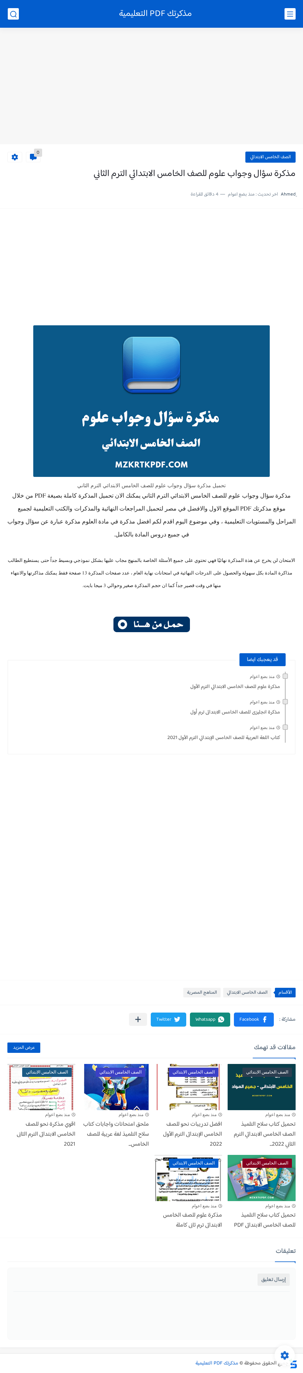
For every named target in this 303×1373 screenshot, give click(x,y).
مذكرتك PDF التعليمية (155, 13)
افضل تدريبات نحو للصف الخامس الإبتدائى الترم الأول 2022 (192, 1134)
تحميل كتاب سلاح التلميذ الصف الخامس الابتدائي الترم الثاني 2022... (265, 1134)
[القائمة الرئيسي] (290, 14)
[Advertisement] (151, 87)
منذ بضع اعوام (262, 676)
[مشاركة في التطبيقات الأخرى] (138, 1019)
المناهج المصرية (202, 993)
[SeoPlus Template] (293, 1364)
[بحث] (13, 14)
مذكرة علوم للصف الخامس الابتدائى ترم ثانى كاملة (192, 1220)
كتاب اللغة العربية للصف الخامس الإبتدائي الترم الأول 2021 (223, 737)
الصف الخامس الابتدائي (270, 157)
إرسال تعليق (273, 1279)
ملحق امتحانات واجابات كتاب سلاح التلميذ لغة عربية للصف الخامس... (116, 1134)
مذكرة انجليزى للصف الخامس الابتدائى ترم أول (235, 712)
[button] (254, 1020)
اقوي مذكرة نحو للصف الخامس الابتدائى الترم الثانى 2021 (46, 1134)
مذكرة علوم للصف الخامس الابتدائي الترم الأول (235, 686)
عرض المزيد (24, 1048)
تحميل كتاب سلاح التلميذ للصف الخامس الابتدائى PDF (265, 1220)
